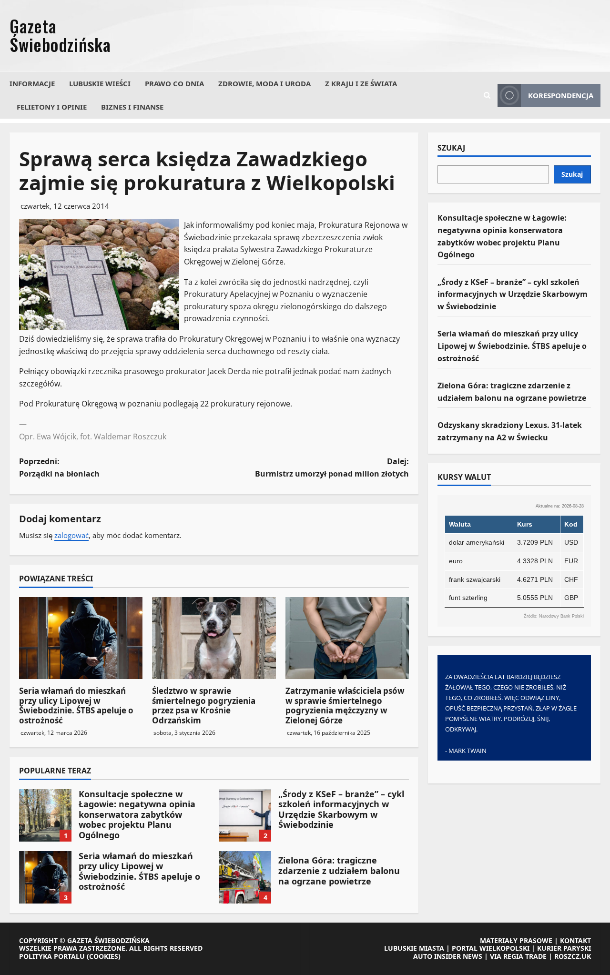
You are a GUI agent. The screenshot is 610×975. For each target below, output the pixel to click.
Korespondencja (560, 95)
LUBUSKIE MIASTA (414, 948)
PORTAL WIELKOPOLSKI (490, 948)
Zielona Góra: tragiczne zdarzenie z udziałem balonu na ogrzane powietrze (245, 877)
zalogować (71, 535)
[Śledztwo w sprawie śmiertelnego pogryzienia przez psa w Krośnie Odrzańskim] (213, 638)
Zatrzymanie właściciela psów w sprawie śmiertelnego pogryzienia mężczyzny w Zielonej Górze (345, 705)
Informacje (32, 83)
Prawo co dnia (174, 83)
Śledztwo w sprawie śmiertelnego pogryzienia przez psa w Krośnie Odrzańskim (203, 705)
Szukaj (451, 148)
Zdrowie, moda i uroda (264, 83)
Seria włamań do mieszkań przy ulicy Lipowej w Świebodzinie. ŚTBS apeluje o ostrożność (76, 705)
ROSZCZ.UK (572, 956)
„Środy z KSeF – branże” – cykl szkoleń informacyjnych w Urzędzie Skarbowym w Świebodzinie (245, 815)
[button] (487, 95)
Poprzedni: (59, 467)
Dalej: (332, 467)
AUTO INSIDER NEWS (447, 956)
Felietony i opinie (52, 107)
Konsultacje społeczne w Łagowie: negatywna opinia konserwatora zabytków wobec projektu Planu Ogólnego (45, 815)
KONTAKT (575, 940)
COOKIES (103, 956)
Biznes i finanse (132, 107)
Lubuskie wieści (100, 83)
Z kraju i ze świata (361, 83)
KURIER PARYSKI (564, 948)
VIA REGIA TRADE (518, 956)
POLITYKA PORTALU (52, 956)
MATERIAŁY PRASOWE (516, 940)
